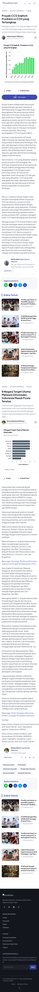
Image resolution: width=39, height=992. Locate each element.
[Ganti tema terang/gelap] (30, 3)
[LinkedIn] (25, 285)
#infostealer (22, 765)
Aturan (13, 984)
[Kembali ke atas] (19, 988)
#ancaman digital (8, 773)
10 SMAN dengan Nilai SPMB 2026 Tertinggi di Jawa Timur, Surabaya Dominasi (29, 319)
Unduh (8, 91)
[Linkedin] (33, 757)
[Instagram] (25, 757)
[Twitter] (29, 757)
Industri (29, 11)
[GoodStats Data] (10, 3)
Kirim (33, 967)
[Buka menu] (34, 3)
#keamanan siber (8, 765)
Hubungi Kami (7, 941)
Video (5, 924)
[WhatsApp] (6, 285)
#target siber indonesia (27, 769)
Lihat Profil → (8, 271)
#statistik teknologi (24, 773)
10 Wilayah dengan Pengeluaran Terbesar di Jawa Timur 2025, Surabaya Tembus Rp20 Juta (29, 370)
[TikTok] (18, 907)
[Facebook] (15, 285)
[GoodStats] (8, 895)
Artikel (5, 918)
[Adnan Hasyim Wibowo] (6, 263)
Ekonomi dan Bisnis (17, 11)
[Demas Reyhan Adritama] (6, 750)
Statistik (4, 11)
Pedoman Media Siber (10, 944)
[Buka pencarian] (25, 3)
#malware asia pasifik (10, 769)
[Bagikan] (35, 37)
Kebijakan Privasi (22, 984)
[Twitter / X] (11, 285)
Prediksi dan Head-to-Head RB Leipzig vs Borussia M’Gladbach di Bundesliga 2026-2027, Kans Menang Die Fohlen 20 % (29, 305)
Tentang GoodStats (9, 937)
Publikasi (6, 927)
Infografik (6, 921)
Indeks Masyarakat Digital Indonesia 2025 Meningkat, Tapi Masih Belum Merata (29, 352)
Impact (5, 947)
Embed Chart (24, 91)
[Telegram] (20, 285)
